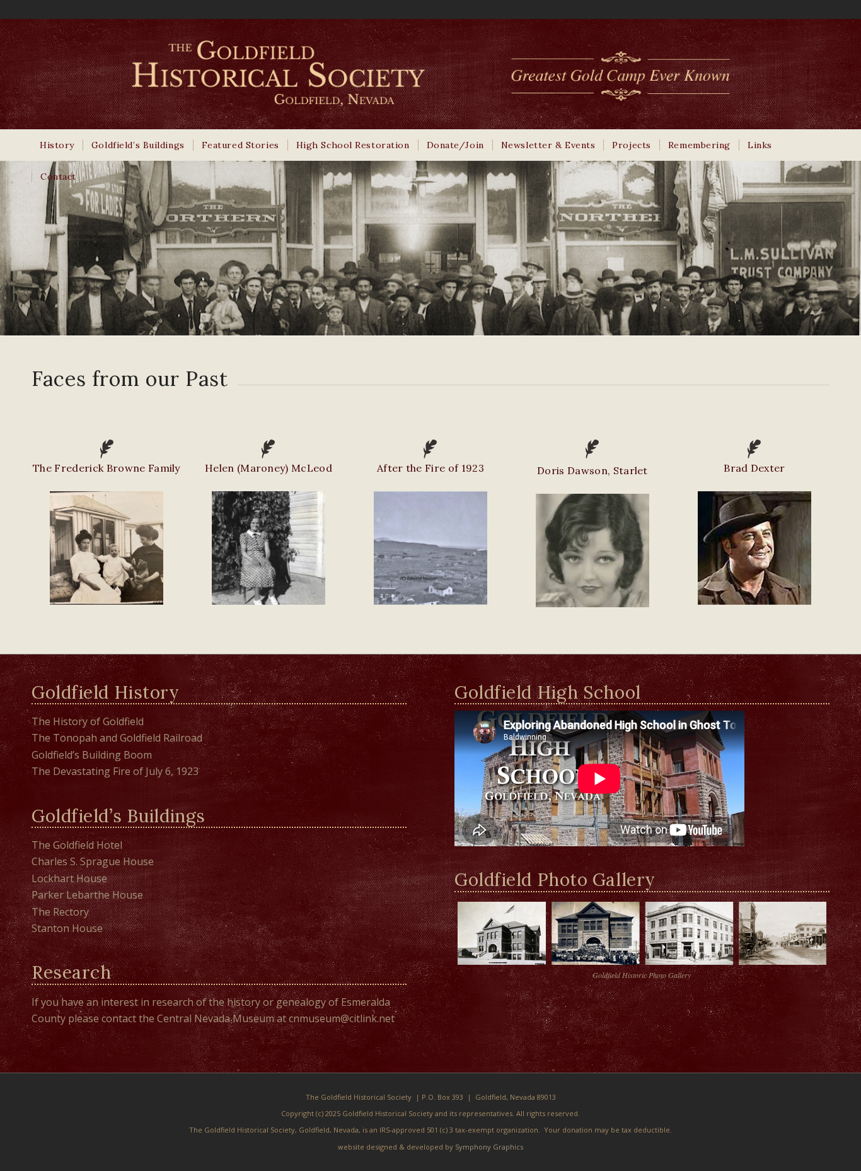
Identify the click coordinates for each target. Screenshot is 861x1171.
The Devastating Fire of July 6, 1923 (115, 771)
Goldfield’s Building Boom (92, 755)
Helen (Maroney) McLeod (268, 468)
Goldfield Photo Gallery (555, 879)
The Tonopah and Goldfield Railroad (117, 738)
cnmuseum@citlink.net (342, 1018)
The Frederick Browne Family (106, 468)
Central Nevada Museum (215, 1018)
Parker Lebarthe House (87, 895)
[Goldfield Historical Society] (430, 73)
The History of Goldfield (88, 721)
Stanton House (67, 928)
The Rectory (60, 912)
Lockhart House (69, 878)
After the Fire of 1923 (430, 468)
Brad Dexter (754, 468)
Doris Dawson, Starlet (592, 470)
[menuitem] (57, 145)
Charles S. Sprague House (93, 861)
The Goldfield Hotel (77, 845)
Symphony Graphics (489, 1146)
